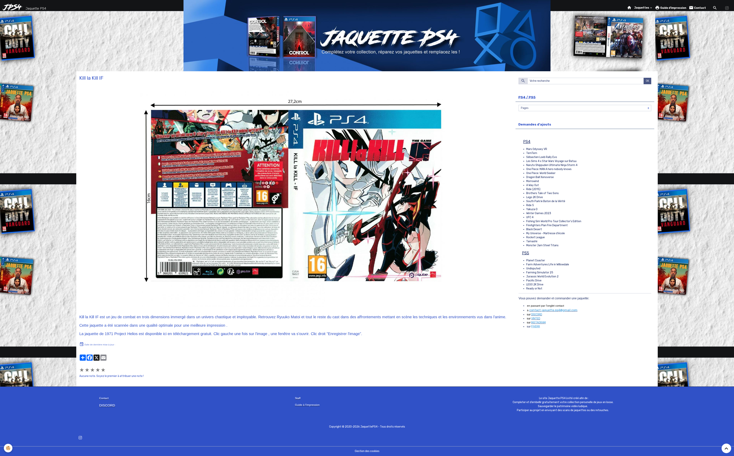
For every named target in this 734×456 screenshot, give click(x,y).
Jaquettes (642, 7)
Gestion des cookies (367, 451)
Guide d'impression (673, 8)
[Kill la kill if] (293, 199)
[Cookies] (8, 448)
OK (647, 81)
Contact (699, 8)
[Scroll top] (726, 448)
